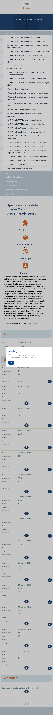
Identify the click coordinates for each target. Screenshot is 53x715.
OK (11, 362)
